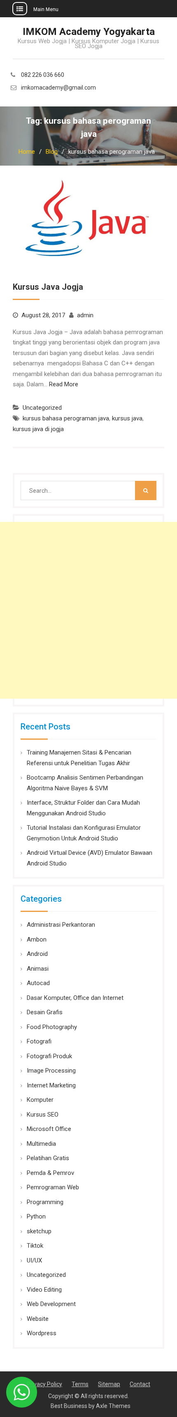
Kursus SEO (42, 1114)
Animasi (38, 968)
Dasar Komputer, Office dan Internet (75, 998)
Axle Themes (113, 1406)
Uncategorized (42, 407)
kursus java (127, 418)
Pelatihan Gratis (48, 1158)
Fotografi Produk (49, 1056)
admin (85, 315)
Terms (80, 1384)
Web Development (51, 1304)
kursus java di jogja (38, 429)
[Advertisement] (88, 610)
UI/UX (34, 1260)
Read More (63, 384)
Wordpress (41, 1333)
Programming (45, 1202)
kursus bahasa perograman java (66, 418)
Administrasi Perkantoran (61, 924)
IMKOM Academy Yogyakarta (89, 31)
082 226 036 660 (42, 75)
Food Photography (52, 1027)
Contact (140, 1384)
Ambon (37, 939)
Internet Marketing (51, 1085)
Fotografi (39, 1041)
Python (36, 1216)
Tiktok (35, 1245)
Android (37, 954)
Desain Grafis (45, 1012)
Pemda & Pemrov (50, 1173)
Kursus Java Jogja (48, 287)
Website (38, 1318)
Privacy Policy (44, 1384)
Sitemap (109, 1384)
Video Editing (44, 1289)
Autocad (38, 983)
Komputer (40, 1099)
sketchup (39, 1231)
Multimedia (41, 1143)
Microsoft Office (49, 1129)
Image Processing (51, 1070)
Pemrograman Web (53, 1187)
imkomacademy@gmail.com (58, 87)
